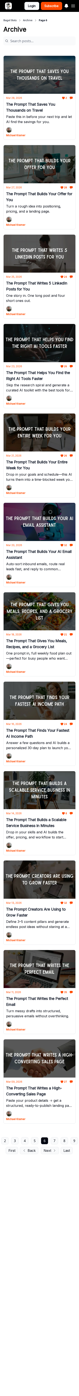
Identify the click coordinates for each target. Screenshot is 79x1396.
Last (66, 1150)
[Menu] (66, 5)
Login (32, 6)
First (11, 1150)
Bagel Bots (10, 20)
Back (32, 1150)
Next (47, 1150)
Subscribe (51, 6)
